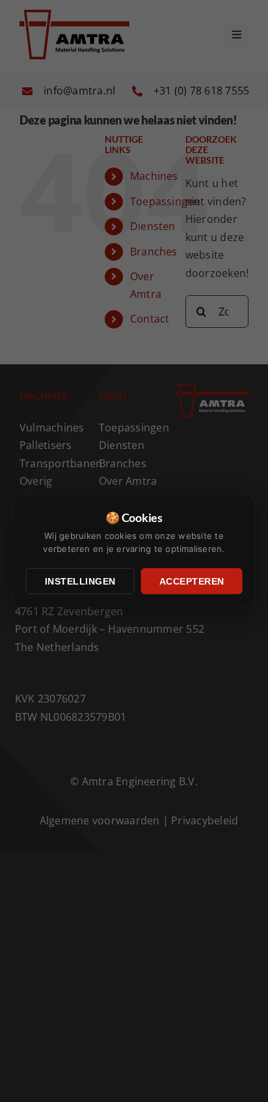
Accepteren (191, 581)
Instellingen (80, 581)
